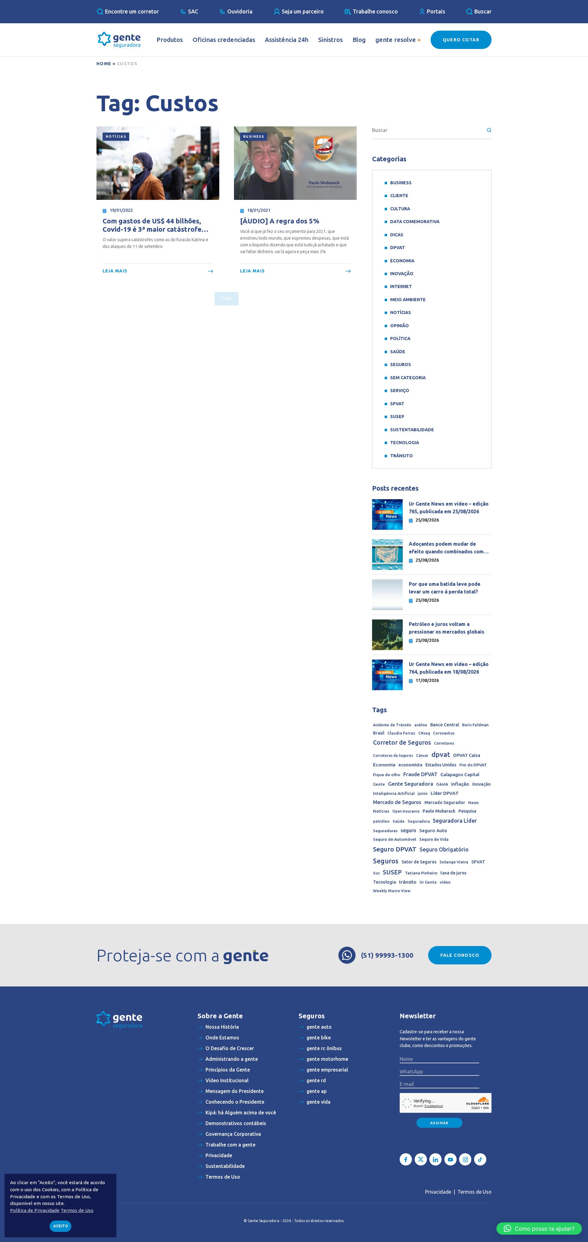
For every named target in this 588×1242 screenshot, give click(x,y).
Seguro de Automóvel (394, 839)
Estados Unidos (440, 764)
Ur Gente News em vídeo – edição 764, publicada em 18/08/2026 (448, 668)
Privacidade (438, 1192)
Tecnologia (404, 442)
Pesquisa (467, 811)
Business (253, 136)
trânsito (408, 882)
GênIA (442, 784)
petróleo (381, 821)
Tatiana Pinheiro (421, 873)
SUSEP (397, 416)
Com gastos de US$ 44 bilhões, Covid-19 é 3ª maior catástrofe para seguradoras (152, 225)
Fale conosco (459, 955)
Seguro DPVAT (395, 849)
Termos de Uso (475, 1192)
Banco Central (444, 724)
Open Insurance (406, 811)
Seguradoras (385, 831)
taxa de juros (453, 872)
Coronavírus (443, 733)
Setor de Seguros (418, 861)
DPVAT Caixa (466, 755)
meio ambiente (408, 299)
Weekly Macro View (391, 890)
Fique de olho (386, 774)
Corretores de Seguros (393, 756)
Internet (401, 286)
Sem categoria (408, 377)
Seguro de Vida (434, 839)
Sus (376, 873)
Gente (379, 784)
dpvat (441, 754)
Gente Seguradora (410, 784)
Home (103, 63)
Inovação (401, 273)
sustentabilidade (412, 429)
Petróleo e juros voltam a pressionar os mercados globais (447, 627)
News (473, 802)
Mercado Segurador (444, 802)
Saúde (397, 351)
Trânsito (401, 455)
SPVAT (397, 403)
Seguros (400, 364)
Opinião (399, 325)
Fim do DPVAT (473, 764)
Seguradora (419, 821)
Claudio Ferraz (401, 733)
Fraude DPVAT (420, 774)
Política (400, 338)
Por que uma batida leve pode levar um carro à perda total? (445, 587)
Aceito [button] (60, 1226)
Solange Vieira (453, 861)
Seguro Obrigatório (444, 849)
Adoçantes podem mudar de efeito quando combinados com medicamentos (446, 548)
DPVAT (397, 247)
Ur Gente (428, 882)
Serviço (399, 390)
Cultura (400, 208)
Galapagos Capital (459, 774)
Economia (402, 260)
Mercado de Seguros (397, 802)
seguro (408, 830)
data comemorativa (414, 221)
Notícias (116, 136)
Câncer (422, 756)
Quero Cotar (461, 39)
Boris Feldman (475, 725)
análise (420, 725)
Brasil (378, 733)
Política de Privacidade (34, 1210)
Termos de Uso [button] (77, 1210)
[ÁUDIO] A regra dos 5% (279, 221)
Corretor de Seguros (402, 742)
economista (410, 764)
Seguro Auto (433, 830)
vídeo (445, 882)
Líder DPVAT (445, 793)
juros (423, 793)
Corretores (444, 743)
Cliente (399, 195)
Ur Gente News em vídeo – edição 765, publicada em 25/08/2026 (448, 507)
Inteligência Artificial (394, 793)
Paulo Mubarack (439, 811)
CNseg (424, 733)
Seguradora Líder (455, 820)
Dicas (396, 234)
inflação (460, 784)
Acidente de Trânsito (392, 725)
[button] (539, 1228)
